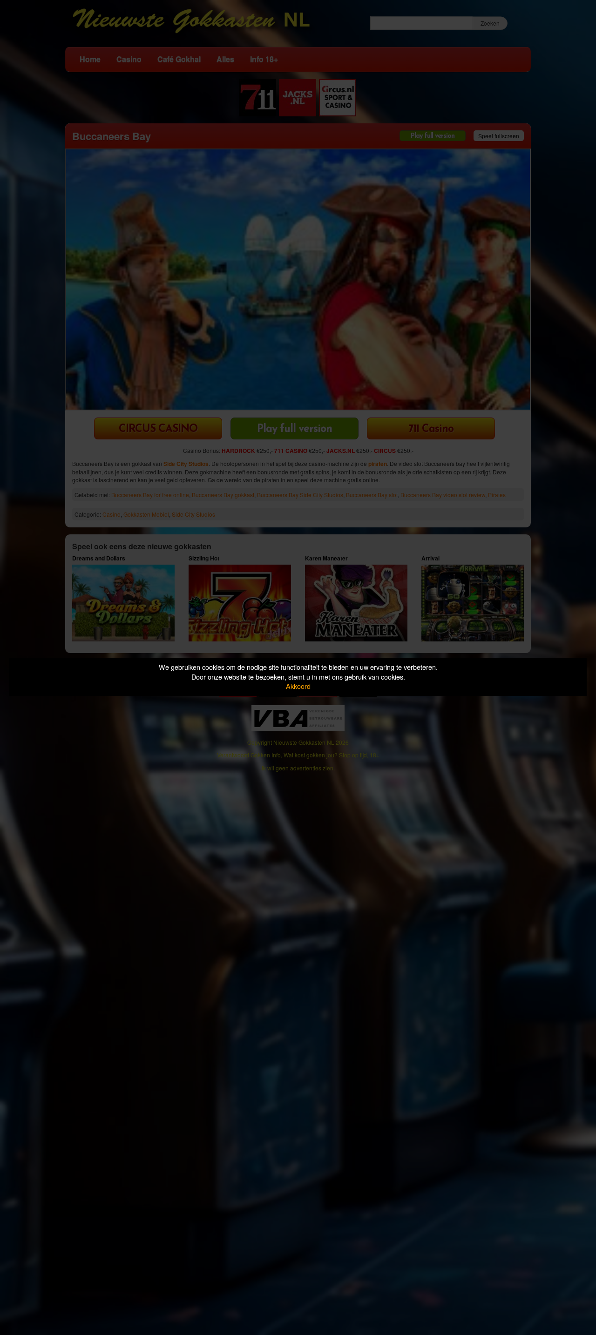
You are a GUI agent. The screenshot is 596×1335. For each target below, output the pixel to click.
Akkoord (298, 686)
